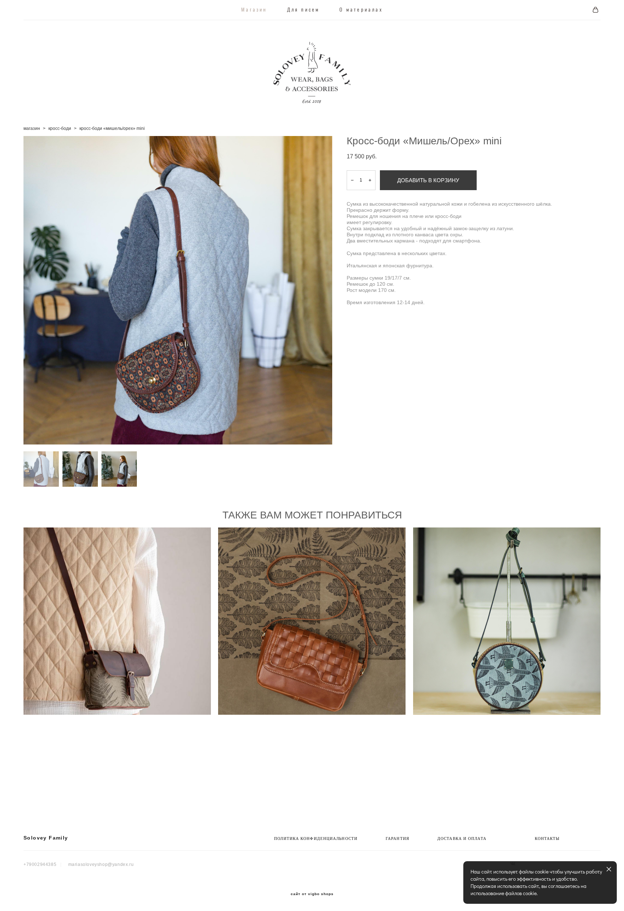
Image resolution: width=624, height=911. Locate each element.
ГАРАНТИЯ (397, 838)
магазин (31, 128)
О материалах (360, 10)
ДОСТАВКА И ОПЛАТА (461, 838)
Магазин (254, 10)
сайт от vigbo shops (312, 894)
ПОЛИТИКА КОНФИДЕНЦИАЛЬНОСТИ (316, 838)
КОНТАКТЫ (547, 838)
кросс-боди (59, 128)
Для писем (303, 10)
